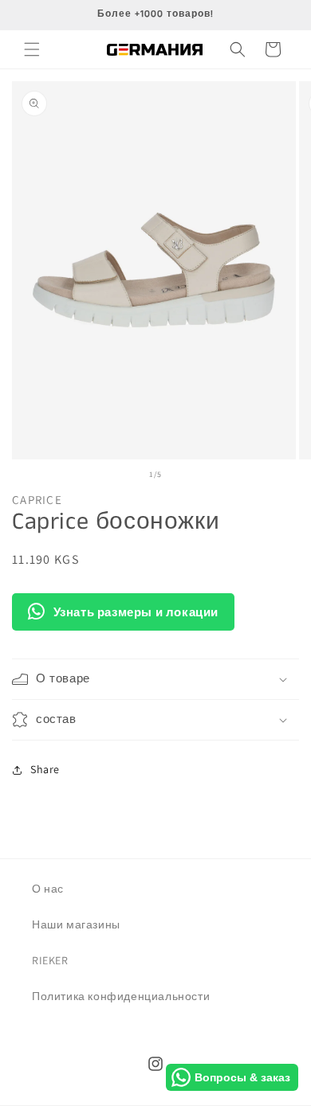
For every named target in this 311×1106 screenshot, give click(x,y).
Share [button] (45, 769)
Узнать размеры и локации (135, 611)
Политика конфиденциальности (121, 996)
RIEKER (50, 960)
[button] (31, 49)
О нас (48, 888)
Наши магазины (76, 924)
